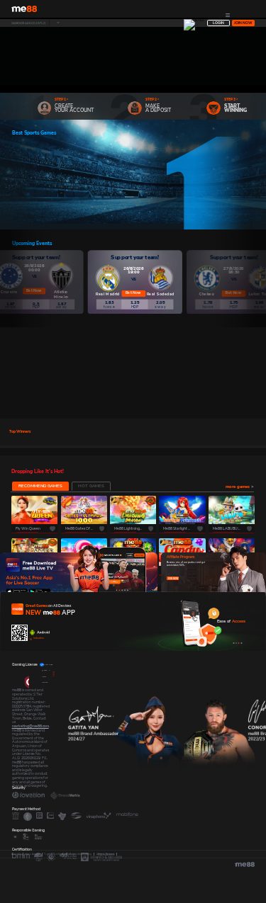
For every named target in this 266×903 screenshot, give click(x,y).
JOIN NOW (173, 578)
